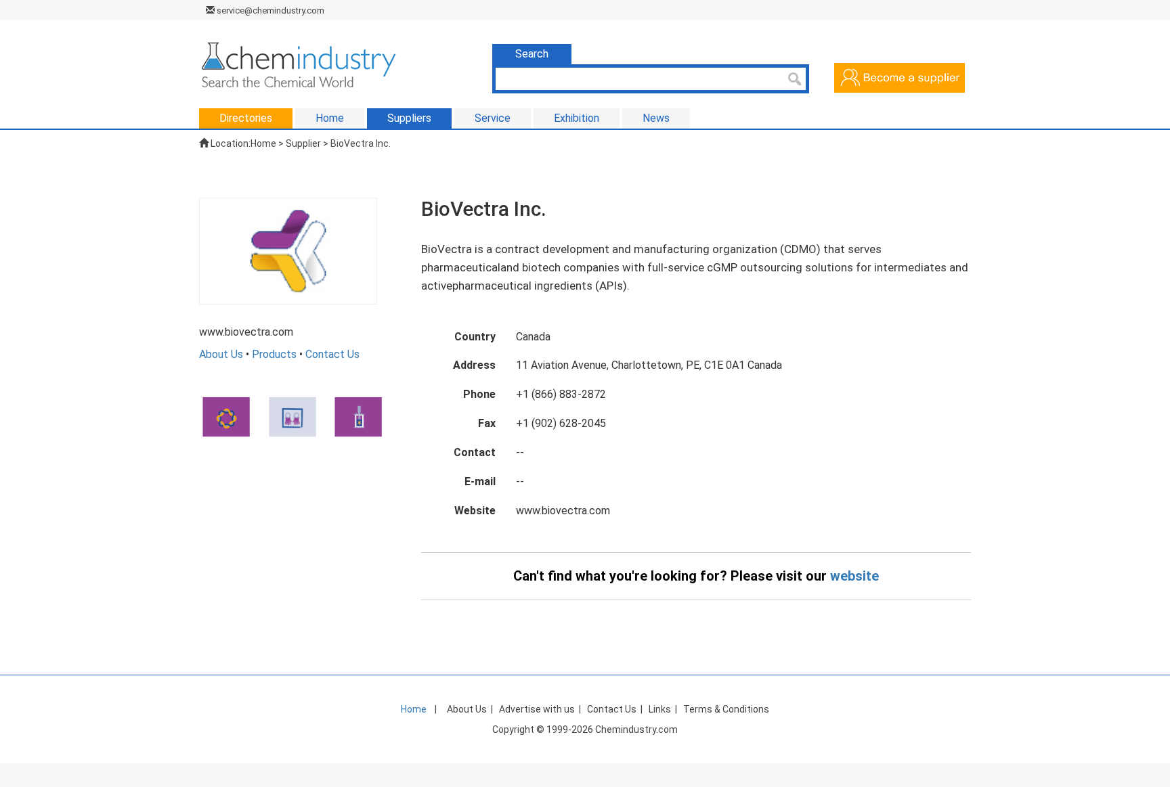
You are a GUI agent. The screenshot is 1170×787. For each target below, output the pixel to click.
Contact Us (332, 354)
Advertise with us (537, 709)
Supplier (303, 143)
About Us (221, 354)
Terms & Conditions (726, 709)
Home (263, 143)
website (854, 576)
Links (660, 709)
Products (274, 354)
